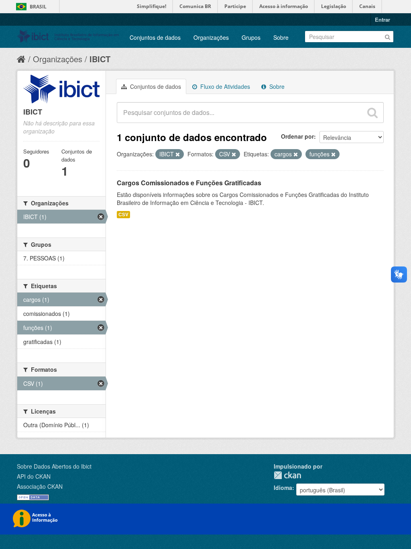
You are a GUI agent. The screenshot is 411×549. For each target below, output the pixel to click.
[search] (372, 113)
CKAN (287, 475)
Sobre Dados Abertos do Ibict (54, 466)
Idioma (283, 487)
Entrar (382, 19)
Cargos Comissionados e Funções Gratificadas (189, 182)
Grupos (251, 37)
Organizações (211, 37)
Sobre (281, 37)
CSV (123, 214)
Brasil (38, 6)
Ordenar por (297, 136)
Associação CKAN (40, 486)
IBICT (100, 59)
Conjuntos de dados (155, 37)
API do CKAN (34, 476)
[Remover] (177, 154)
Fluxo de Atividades (224, 86)
